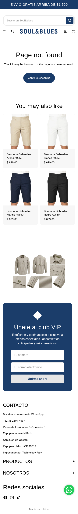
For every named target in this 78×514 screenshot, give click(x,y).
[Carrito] (73, 31)
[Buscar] (69, 20)
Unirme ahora (37, 378)
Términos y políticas (39, 509)
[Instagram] (12, 497)
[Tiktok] (18, 497)
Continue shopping (39, 77)
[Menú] (4, 31)
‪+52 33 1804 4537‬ (14, 420)
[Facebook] (5, 497)
